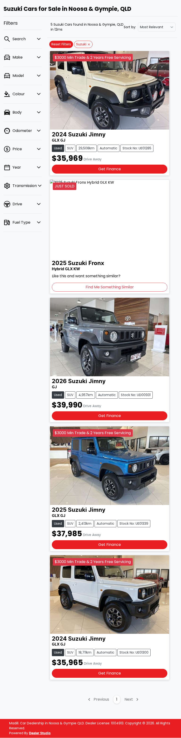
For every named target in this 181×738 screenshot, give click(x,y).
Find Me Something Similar (110, 287)
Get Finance (109, 169)
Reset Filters (61, 44)
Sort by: (130, 27)
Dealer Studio (40, 733)
